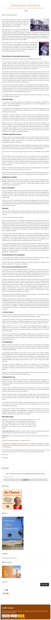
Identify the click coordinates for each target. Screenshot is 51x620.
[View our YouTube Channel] (24, 603)
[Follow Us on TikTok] (21, 603)
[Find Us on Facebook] (18, 603)
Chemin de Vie (6, 445)
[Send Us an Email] (15, 603)
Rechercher (5, 582)
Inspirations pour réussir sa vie (20, 445)
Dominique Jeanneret (25, 5)
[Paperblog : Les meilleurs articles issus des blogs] (5, 590)
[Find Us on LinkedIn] (33, 603)
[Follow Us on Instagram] (27, 603)
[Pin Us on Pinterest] (30, 603)
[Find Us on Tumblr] (36, 603)
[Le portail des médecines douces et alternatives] (6, 594)
